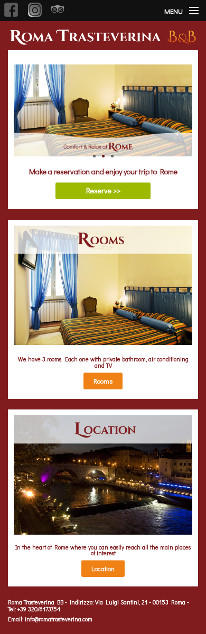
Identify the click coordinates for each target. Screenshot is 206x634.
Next (184, 103)
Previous (22, 103)
